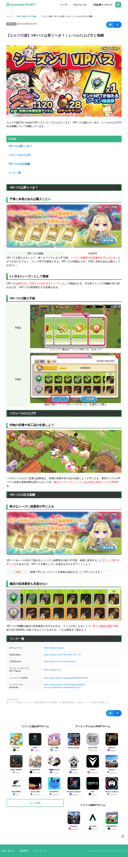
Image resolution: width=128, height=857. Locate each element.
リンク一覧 (14, 172)
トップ (63, 4)
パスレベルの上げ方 (19, 155)
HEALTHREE (16, 793)
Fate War (16, 749)
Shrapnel (74, 827)
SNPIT (36, 749)
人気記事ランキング (102, 4)
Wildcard (112, 749)
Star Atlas (93, 827)
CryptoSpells (35, 771)
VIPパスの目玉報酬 (19, 164)
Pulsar (94, 771)
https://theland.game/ (54, 648)
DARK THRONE (16, 771)
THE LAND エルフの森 (26, 16)
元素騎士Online (54, 771)
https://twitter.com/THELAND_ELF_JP (62, 654)
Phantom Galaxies (74, 793)
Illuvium (113, 771)
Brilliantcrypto (73, 747)
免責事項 (23, 851)
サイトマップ (39, 851)
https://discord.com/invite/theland (60, 661)
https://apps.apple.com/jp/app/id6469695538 (66, 678)
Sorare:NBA (35, 793)
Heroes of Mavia (112, 793)
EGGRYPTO (54, 793)
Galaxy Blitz (92, 749)
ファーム (11, 24)
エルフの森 (54, 749)
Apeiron (74, 771)
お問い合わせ (7, 851)
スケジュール (79, 4)
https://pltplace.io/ (52, 669)
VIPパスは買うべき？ (20, 146)
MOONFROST (112, 827)
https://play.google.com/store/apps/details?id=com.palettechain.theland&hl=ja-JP (65, 686)
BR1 (94, 793)
